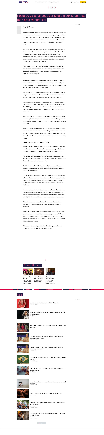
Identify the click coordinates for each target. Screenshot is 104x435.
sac (70, 2)
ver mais (41, 423)
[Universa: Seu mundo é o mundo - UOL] (23, 2)
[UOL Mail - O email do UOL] (73, 2)
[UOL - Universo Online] (29, 2)
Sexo (52, 7)
